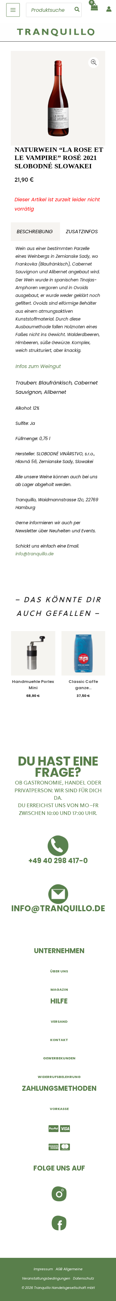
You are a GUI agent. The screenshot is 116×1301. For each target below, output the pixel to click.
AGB (59, 1269)
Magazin (59, 989)
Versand (59, 1021)
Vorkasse (59, 1108)
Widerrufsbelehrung (59, 1076)
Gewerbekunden (59, 1058)
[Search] (77, 10)
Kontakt (59, 1039)
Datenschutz (83, 1278)
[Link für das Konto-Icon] (109, 9)
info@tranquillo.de (34, 554)
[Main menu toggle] (13, 10)
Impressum (43, 1269)
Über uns (59, 971)
